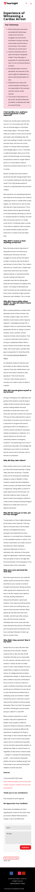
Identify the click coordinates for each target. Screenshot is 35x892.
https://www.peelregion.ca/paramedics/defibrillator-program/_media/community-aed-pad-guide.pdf (17, 785)
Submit (25, 847)
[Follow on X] (15, 873)
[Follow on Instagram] (19, 873)
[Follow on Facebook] (11, 873)
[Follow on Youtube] (23, 873)
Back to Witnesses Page (11, 858)
